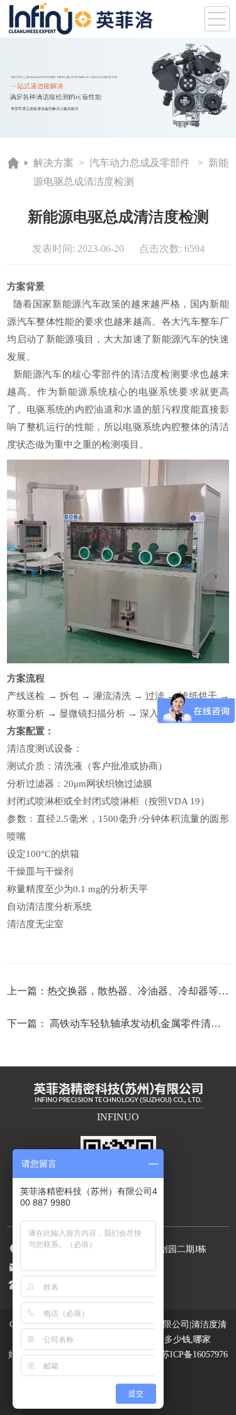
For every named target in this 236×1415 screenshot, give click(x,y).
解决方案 (53, 162)
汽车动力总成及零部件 (139, 162)
